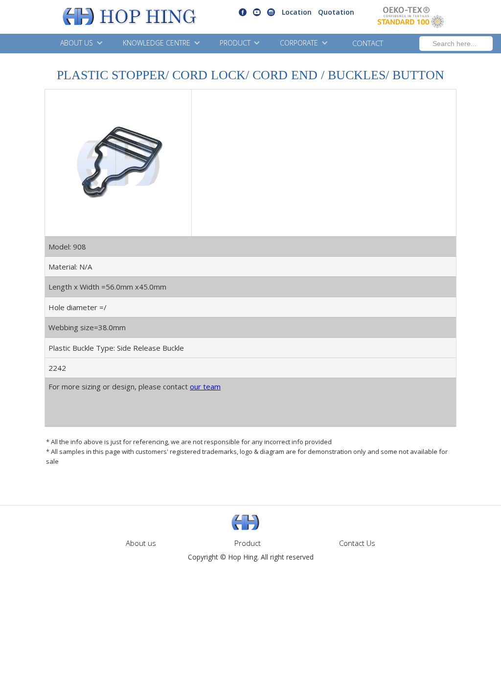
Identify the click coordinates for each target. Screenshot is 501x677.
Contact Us (357, 543)
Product (247, 543)
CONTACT (367, 43)
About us (141, 543)
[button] (80, 43)
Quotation (336, 12)
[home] (105, 17)
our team (205, 386)
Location (297, 12)
